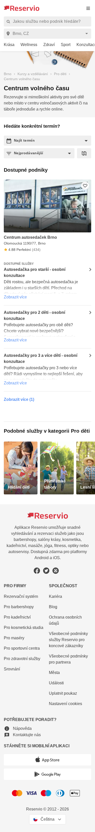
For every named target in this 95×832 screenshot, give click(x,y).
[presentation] (88, 8)
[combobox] (48, 33)
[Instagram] (55, 570)
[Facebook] (36, 570)
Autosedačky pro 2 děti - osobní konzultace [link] (34, 315)
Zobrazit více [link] (15, 297)
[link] (7, 45)
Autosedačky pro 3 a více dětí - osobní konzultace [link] (40, 358)
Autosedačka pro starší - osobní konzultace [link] (34, 272)
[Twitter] (46, 570)
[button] (47, 141)
